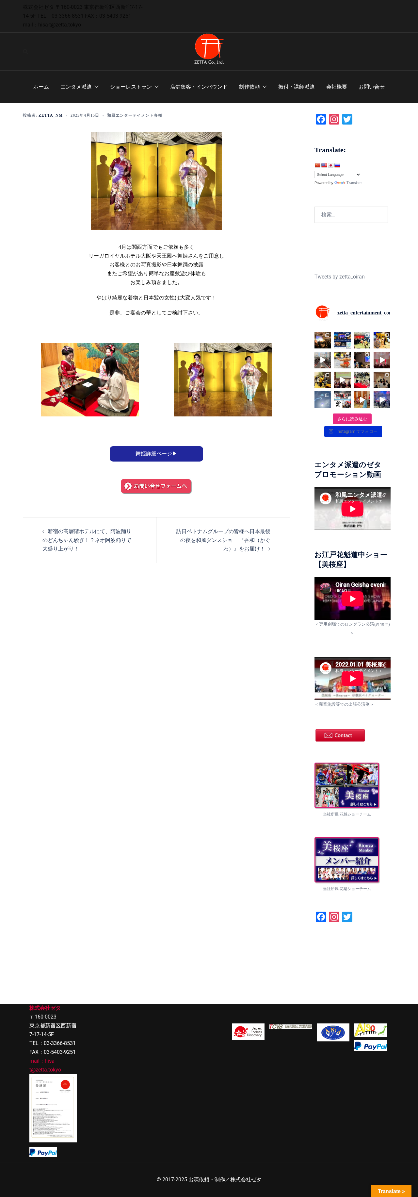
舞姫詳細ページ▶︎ (156, 453)
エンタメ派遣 (76, 87)
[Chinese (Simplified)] (317, 165)
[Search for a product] (25, 51)
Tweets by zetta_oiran (339, 277)
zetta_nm (51, 115)
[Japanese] (330, 165)
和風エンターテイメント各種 (134, 115)
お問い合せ (372, 87)
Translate (354, 183)
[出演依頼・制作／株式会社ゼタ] (209, 51)
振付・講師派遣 (296, 87)
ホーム (41, 87)
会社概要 (336, 87)
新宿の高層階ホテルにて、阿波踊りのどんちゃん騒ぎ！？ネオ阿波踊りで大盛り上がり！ (86, 540)
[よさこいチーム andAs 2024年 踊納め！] (322, 360)
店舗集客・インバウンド (199, 87)
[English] (324, 165)
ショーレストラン (131, 87)
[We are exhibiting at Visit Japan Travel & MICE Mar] (362, 380)
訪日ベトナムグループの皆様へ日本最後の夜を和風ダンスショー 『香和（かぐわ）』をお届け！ (223, 540)
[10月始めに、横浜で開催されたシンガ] (322, 340)
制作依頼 (249, 87)
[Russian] (337, 165)
